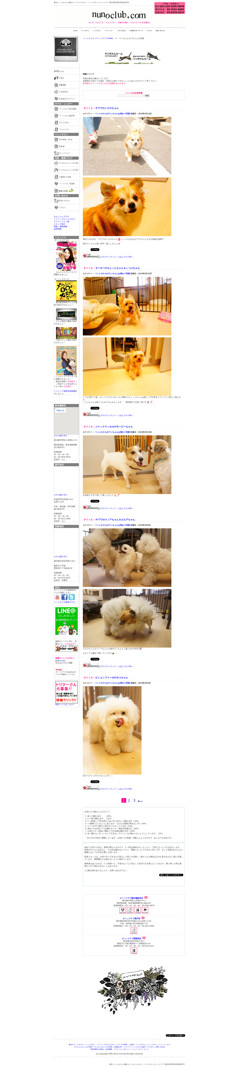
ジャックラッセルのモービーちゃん (114, 426)
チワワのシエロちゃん (107, 108)
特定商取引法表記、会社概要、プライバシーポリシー (110, 1049)
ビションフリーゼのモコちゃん (111, 677)
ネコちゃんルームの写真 (83, 1047)
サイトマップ (144, 1049)
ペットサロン (152, 1045)
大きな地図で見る (60, 435)
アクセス (150, 1047)
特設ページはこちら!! (64, 704)
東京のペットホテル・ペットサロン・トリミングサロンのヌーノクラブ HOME (98, 1045)
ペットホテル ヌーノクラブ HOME (98, 38)
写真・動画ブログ (63, 158)
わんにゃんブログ (61, 216)
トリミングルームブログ (64, 219)
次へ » (140, 801)
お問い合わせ (160, 1047)
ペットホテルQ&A (138, 1047)
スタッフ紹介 (59, 224)
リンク (134, 1049)
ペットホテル (141, 1045)
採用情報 (58, 229)
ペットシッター (164, 1045)
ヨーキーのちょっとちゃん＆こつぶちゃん (117, 268)
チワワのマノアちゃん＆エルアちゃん (115, 519)
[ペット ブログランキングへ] (90, 257)
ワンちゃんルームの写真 (103, 1047)
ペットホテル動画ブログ (64, 602)
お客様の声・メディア (122, 1047)
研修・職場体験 (60, 226)
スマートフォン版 (61, 221)
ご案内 (131, 1045)
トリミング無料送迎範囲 (64, 391)
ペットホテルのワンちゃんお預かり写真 (112, 113)
